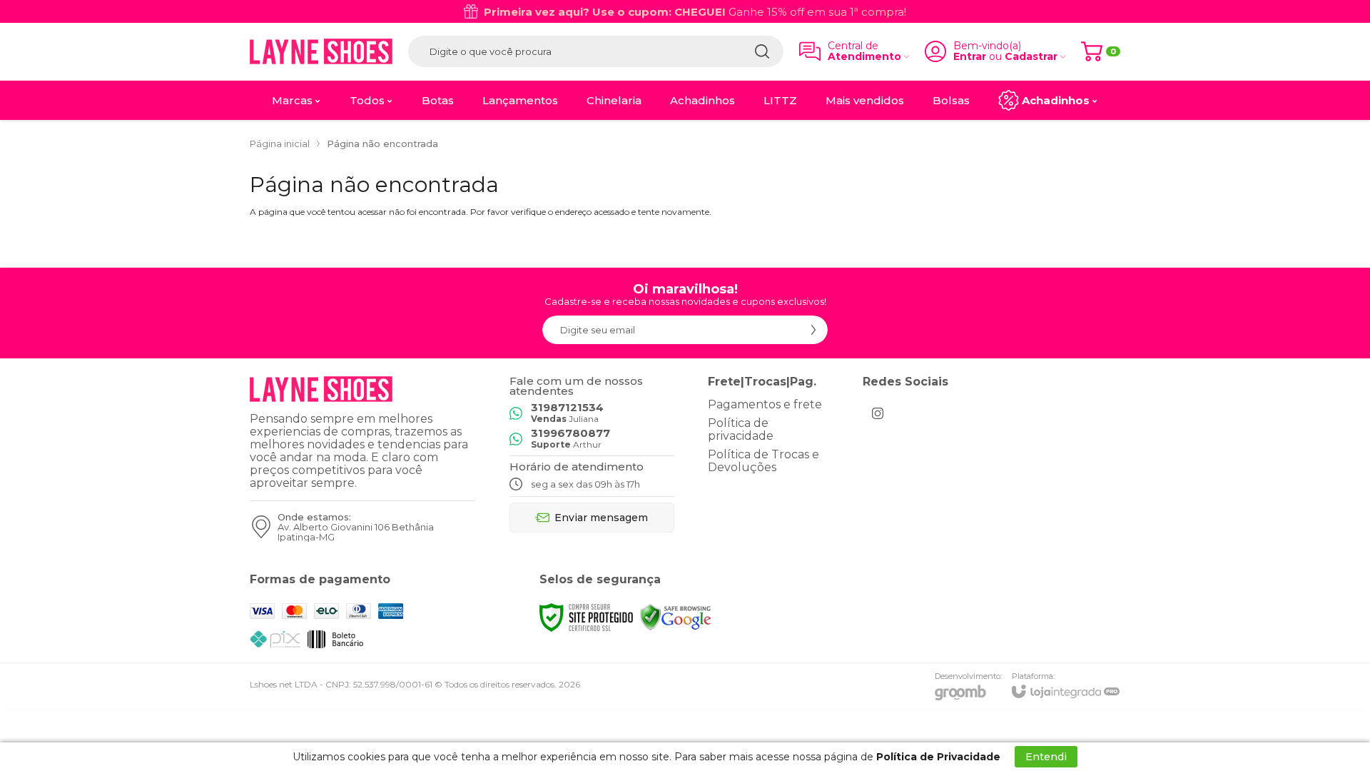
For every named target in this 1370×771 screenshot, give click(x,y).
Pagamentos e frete (765, 404)
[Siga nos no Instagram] (878, 413)
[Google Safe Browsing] (675, 616)
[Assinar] (813, 330)
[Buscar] (762, 51)
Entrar (969, 56)
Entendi (1046, 756)
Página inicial (280, 143)
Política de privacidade (740, 429)
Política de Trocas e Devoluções (763, 461)
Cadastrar (1031, 56)
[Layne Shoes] (321, 51)
